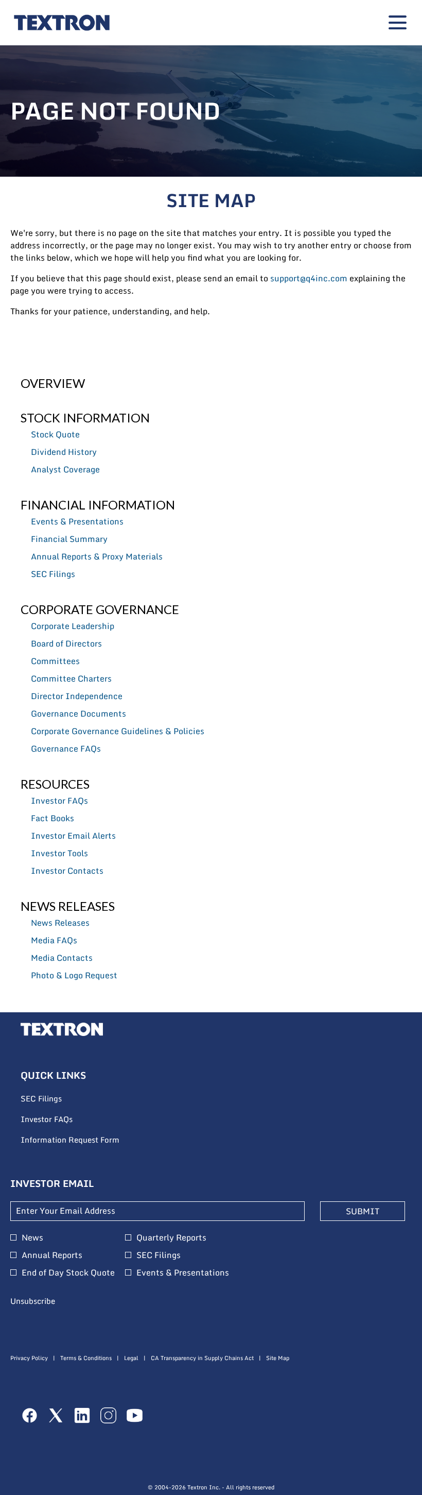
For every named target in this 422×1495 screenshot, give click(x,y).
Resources (55, 783)
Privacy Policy (29, 1358)
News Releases (68, 905)
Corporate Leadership (72, 626)
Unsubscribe (32, 1301)
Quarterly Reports (171, 1237)
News (32, 1237)
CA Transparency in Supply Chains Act (202, 1358)
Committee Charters (71, 678)
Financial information (98, 504)
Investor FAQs (59, 800)
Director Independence (76, 696)
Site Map (277, 1358)
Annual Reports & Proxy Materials (97, 556)
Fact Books (52, 818)
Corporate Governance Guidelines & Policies (117, 731)
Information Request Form (84, 1140)
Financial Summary (69, 539)
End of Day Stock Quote (68, 1272)
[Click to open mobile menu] (397, 22)
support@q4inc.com (308, 278)
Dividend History (64, 451)
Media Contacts (62, 957)
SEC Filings (53, 574)
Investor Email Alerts (73, 835)
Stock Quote (55, 434)
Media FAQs (54, 940)
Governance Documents (78, 713)
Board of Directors (66, 643)
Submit (362, 1211)
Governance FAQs (66, 748)
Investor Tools (59, 853)
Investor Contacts (67, 870)
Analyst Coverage (65, 469)
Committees (55, 661)
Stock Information (85, 417)
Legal (131, 1358)
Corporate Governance (100, 609)
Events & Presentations (77, 521)
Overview (53, 383)
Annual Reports (52, 1255)
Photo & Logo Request (74, 975)
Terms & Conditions (86, 1358)
